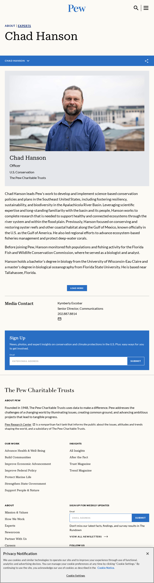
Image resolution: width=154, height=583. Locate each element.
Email (12, 355)
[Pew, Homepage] (77, 8)
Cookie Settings (75, 575)
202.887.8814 (67, 313)
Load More (77, 288)
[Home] (39, 390)
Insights (76, 443)
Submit (136, 360)
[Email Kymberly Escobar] (60, 319)
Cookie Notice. (106, 567)
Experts (24, 25)
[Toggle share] (146, 61)
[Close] (147, 553)
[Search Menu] (136, 8)
